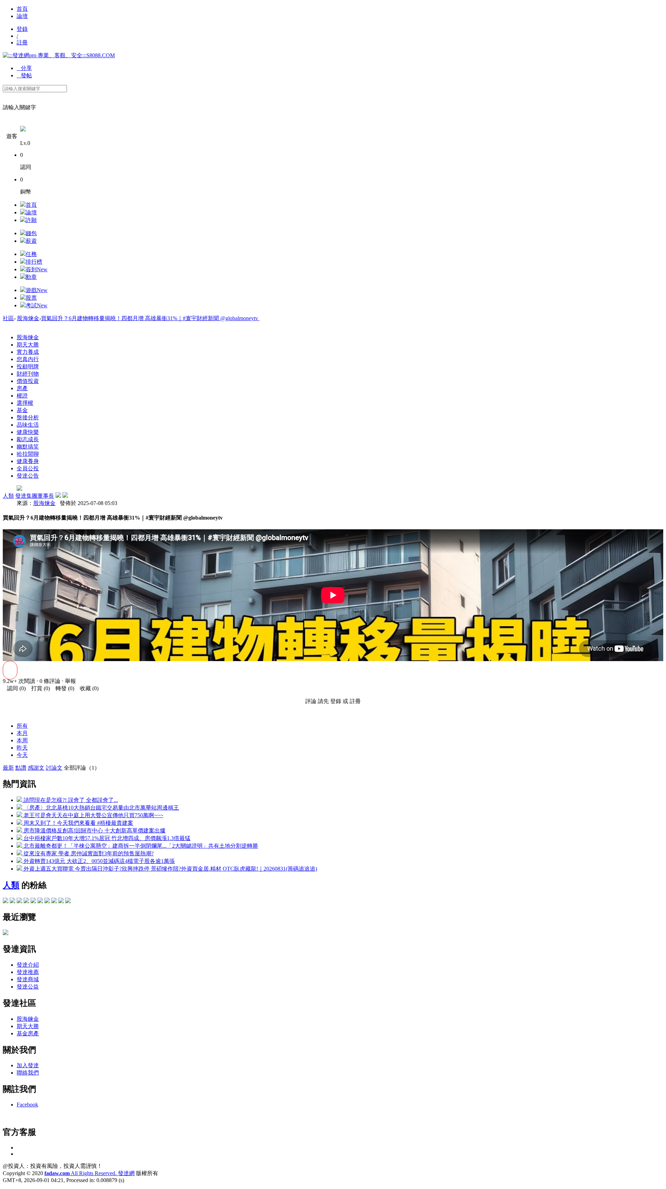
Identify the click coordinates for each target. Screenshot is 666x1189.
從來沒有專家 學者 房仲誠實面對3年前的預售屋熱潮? (88, 853)
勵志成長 (28, 439)
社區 (8, 318)
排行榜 (34, 262)
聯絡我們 (28, 1073)
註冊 (22, 42)
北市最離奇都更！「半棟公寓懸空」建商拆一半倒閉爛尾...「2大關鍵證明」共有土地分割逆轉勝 (140, 846)
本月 (22, 733)
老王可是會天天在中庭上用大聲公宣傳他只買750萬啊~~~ (92, 815)
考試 (37, 305)
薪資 (31, 241)
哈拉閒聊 (28, 454)
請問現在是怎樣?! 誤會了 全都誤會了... (70, 800)
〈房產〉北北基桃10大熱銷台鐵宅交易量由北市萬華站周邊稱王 (100, 808)
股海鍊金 (28, 1019)
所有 (22, 726)
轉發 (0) (62, 688)
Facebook (27, 1104)
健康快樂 (28, 432)
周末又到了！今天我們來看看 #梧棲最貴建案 (77, 823)
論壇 (22, 16)
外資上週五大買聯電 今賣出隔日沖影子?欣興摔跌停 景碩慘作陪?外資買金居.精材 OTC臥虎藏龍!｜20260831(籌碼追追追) (169, 869)
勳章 (31, 277)
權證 (22, 396)
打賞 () (38, 688)
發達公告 (28, 476)
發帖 (24, 75)
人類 (8, 496)
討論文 (54, 768)
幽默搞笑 (28, 447)
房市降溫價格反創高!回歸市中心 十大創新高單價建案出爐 (93, 830)
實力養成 (28, 352)
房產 (22, 388)
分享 (24, 68)
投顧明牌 (28, 366)
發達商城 (28, 979)
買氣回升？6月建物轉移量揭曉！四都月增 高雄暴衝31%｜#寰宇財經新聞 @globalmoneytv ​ (150, 318)
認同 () (14, 688)
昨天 (22, 748)
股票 (31, 298)
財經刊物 (28, 374)
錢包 (31, 233)
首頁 (22, 9)
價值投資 (28, 381)
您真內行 (28, 359)
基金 (22, 410)
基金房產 (28, 1033)
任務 (31, 254)
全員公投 (28, 468)
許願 (31, 220)
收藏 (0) (87, 688)
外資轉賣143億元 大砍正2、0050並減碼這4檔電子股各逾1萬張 (98, 861)
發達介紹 (28, 965)
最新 (8, 768)
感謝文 (36, 768)
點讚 (20, 768)
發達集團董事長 (34, 496)
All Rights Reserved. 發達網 (89, 1173)
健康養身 (28, 461)
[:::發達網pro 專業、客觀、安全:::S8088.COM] (59, 55)
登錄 (22, 29)
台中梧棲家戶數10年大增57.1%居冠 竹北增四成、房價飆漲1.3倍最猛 (106, 838)
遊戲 (37, 290)
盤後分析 (28, 417)
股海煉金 (28, 318)
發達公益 (28, 987)
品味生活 (28, 425)
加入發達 (28, 1065)
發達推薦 (28, 972)
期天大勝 (28, 345)
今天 (22, 755)
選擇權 (25, 403)
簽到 (37, 269)
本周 (22, 740)
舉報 (70, 681)
